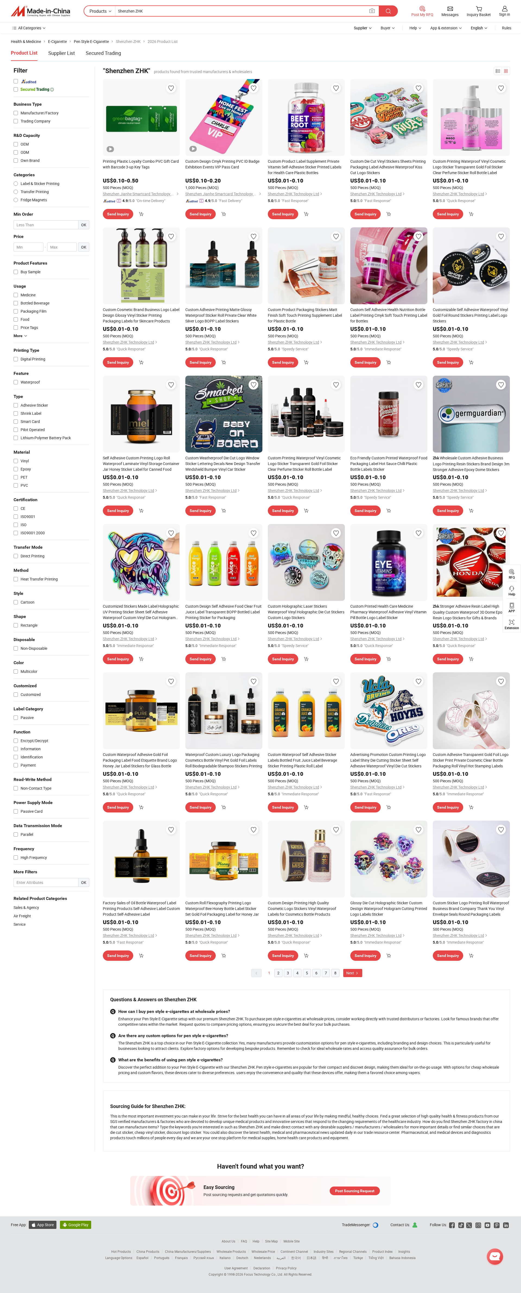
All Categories (29, 27)
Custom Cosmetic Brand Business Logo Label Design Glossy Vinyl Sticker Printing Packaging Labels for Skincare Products (141, 315)
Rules (506, 27)
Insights (404, 1251)
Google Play (75, 1224)
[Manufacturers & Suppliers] (40, 11)
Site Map (271, 1241)
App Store (42, 1224)
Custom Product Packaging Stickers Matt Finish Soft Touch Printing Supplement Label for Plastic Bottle (305, 315)
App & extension (444, 27)
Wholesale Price (263, 1251)
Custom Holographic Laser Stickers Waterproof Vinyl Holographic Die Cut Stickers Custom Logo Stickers (306, 612)
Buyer (385, 27)
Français (181, 1258)
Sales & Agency (26, 907)
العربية (281, 1258)
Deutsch (242, 1258)
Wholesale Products (231, 1251)
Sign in (504, 14)
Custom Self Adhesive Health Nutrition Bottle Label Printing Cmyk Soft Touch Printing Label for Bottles (388, 315)
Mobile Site (292, 1241)
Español (142, 1258)
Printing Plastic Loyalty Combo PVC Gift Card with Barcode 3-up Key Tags (141, 164)
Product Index (382, 1251)
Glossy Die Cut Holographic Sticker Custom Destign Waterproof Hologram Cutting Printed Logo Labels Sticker (388, 908)
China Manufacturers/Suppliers (188, 1251)
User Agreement (236, 1268)
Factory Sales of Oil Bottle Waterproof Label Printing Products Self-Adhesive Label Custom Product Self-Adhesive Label (141, 908)
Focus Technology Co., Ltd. (264, 1274)
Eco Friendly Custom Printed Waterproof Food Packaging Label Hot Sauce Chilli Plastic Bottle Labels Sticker (388, 463)
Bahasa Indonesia (402, 1258)
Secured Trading (103, 53)
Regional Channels (353, 1251)
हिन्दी (325, 1258)
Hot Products (121, 1251)
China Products (147, 1251)
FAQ (244, 1241)
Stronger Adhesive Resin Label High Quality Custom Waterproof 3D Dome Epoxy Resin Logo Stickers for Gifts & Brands (469, 612)
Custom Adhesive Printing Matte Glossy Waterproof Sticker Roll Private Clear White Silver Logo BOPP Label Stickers (220, 315)
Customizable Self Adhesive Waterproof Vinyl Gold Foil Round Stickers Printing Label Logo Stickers (470, 315)
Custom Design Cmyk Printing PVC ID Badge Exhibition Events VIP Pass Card (222, 164)
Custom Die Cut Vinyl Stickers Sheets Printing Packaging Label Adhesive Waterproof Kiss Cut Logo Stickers (388, 167)
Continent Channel (294, 1251)
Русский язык (203, 1258)
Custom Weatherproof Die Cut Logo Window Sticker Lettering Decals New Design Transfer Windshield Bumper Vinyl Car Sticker (222, 463)
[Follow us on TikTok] (461, 1224)
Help (413, 27)
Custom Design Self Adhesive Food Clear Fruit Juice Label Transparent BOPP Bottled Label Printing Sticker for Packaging (223, 612)
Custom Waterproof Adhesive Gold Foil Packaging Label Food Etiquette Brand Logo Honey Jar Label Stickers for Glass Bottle (140, 760)
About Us (228, 1241)
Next (350, 972)
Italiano (225, 1258)
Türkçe (358, 1258)
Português (161, 1258)
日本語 (311, 1258)
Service (20, 924)
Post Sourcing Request (354, 1191)
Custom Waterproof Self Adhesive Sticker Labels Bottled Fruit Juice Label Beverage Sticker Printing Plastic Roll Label (302, 760)
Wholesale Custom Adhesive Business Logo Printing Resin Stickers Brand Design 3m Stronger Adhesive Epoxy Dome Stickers (471, 463)
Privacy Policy (286, 1268)
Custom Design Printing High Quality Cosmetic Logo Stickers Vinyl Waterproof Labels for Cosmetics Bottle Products (302, 908)
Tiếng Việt (376, 1258)
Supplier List (61, 53)
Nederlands (262, 1258)
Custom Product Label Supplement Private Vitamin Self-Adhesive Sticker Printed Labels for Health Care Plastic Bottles (304, 167)
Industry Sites (323, 1251)
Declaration (261, 1268)
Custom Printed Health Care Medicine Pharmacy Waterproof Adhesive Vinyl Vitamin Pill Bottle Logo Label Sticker (388, 612)
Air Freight (22, 915)
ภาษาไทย (341, 1258)
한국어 (296, 1258)
